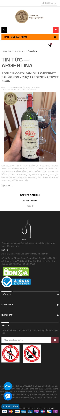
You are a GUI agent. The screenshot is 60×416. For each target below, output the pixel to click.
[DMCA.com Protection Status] (15, 271)
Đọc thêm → (7, 185)
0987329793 (11, 406)
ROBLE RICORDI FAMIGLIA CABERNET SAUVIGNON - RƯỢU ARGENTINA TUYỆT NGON (30, 77)
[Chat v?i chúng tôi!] (7, 396)
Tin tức (14, 51)
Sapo (52, 408)
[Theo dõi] (55, 340)
